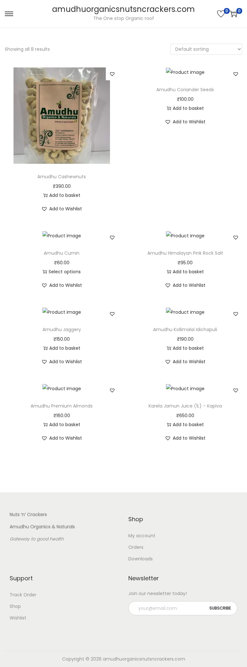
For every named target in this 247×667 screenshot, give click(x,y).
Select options (65, 271)
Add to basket (64, 195)
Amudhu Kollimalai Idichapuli (185, 329)
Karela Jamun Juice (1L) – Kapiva (185, 406)
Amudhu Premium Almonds (62, 406)
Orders (135, 547)
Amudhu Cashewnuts (61, 176)
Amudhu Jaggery (61, 329)
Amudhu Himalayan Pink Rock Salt (185, 253)
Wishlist (18, 618)
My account (141, 535)
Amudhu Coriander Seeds (185, 89)
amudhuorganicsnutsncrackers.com (123, 9)
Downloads (140, 559)
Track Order (23, 595)
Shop (15, 606)
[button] (112, 73)
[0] (221, 14)
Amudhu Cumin (61, 253)
